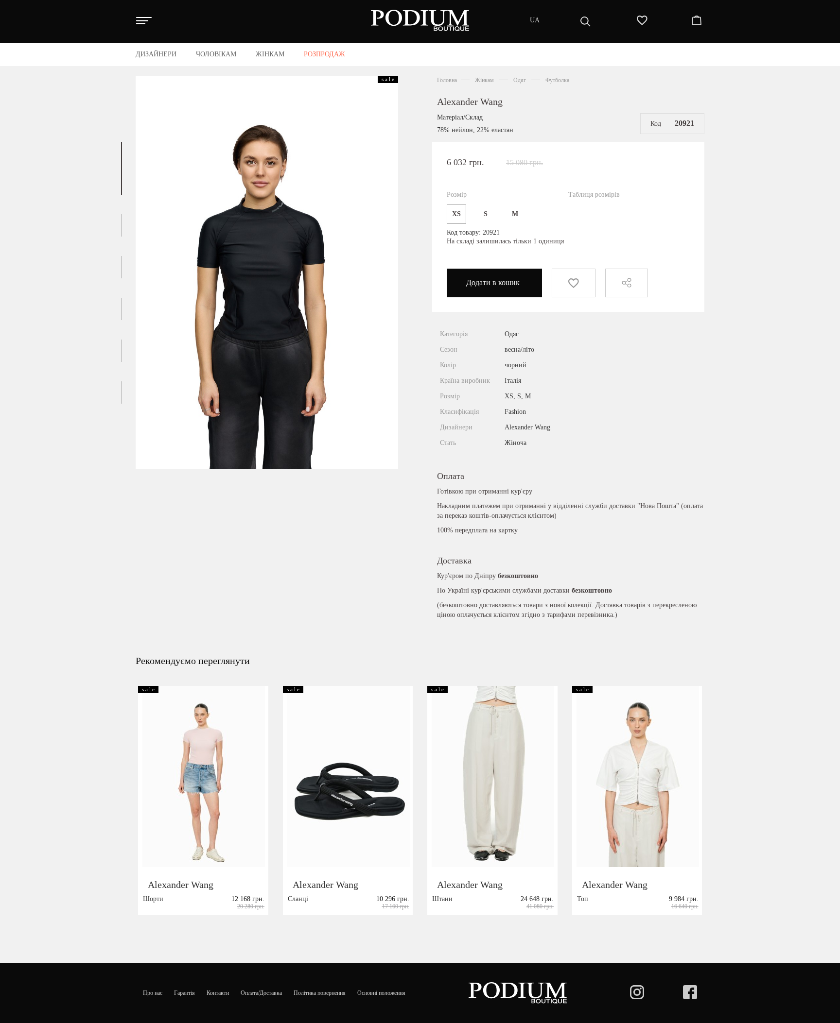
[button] (121, 168)
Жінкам (484, 80)
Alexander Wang (470, 101)
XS (456, 214)
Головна (447, 80)
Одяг (519, 80)
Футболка (557, 80)
